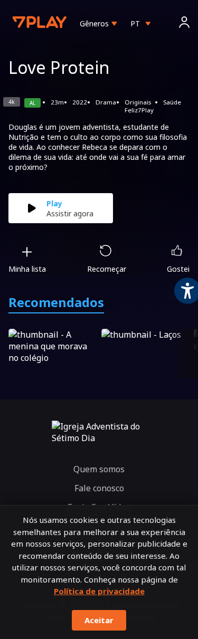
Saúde (172, 102)
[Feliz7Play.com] (40, 23)
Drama (106, 102)
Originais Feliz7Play (139, 106)
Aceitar (99, 620)
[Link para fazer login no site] (184, 23)
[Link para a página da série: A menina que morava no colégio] (52, 353)
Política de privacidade (99, 591)
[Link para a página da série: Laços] (145, 353)
